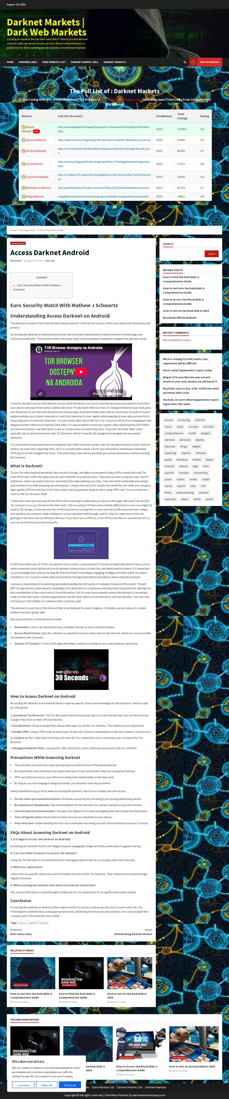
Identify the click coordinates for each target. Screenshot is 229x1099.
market (169, 472)
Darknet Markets (115, 62)
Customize (23, 1085)
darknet (43, 922)
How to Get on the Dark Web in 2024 (129, 973)
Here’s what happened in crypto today (187, 370)
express (186, 453)
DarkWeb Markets (116, 1095)
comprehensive (174, 433)
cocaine (193, 426)
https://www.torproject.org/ (121, 99)
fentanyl (201, 453)
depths (200, 439)
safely (168, 486)
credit (192, 433)
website (204, 492)
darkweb (185, 439)
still (203, 486)
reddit (205, 479)
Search (168, 244)
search (181, 486)
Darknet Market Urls (84, 62)
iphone (183, 466)
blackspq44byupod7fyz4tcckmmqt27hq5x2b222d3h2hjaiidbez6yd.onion (103, 187)
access (22, 922)
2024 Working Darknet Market (133, 932)
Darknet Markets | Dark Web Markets (47, 27)
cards (180, 426)
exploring (170, 453)
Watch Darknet (210, 62)
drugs (183, 446)
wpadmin (17, 260)
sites (193, 486)
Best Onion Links (21, 932)
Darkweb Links (28, 62)
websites (170, 499)
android (32, 922)
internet (169, 466)
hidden (197, 459)
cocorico (208, 426)
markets (184, 472)
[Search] (185, 62)
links (206, 466)
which (197, 499)
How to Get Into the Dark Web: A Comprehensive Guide (32, 973)
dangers (206, 433)
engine (196, 446)
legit (195, 466)
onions (181, 479)
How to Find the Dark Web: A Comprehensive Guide (81, 973)
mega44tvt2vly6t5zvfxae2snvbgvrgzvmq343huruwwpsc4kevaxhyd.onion (103, 196)
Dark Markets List (54, 62)
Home (10, 62)
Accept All (70, 1085)
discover (170, 446)
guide (168, 459)
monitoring (201, 472)
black (168, 426)
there (168, 492)
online (193, 479)
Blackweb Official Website (180, 317)
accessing (184, 420)
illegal (209, 459)
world (209, 499)
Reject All (46, 1085)
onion (168, 479)
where (184, 499)
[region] (46, 1074)
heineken (182, 459)
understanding (185, 492)
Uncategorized (18, 243)
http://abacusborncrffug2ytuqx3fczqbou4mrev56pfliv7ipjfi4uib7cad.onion (104, 140)
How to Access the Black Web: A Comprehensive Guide (141, 1044)
